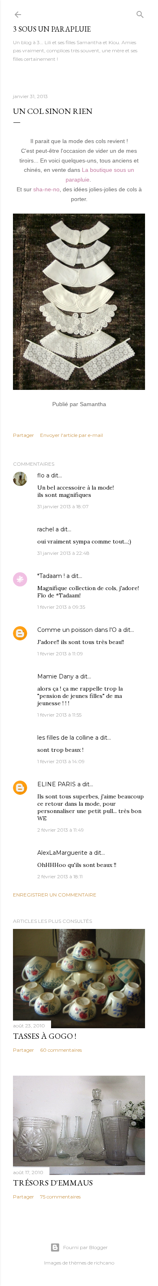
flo (41, 475)
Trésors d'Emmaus (53, 1182)
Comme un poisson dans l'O (77, 629)
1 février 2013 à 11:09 (60, 653)
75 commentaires (60, 1197)
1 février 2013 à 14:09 (61, 761)
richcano (104, 1263)
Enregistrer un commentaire (54, 895)
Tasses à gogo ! (44, 1036)
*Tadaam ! (51, 576)
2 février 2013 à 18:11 (60, 876)
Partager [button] (23, 435)
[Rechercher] (140, 13)
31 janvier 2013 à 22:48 (63, 553)
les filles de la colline (65, 737)
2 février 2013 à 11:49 (60, 830)
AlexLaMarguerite (62, 852)
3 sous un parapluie (52, 29)
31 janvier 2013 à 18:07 (63, 506)
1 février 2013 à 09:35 (61, 607)
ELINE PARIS (56, 784)
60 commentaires (61, 1050)
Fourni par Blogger (85, 1247)
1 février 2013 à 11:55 (59, 715)
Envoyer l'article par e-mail (71, 435)
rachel (45, 529)
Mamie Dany (55, 676)
